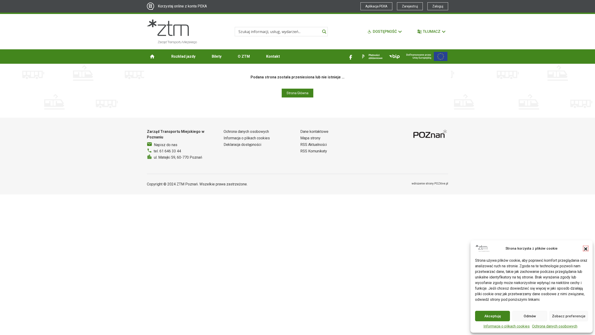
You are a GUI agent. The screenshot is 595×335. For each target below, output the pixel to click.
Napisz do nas (165, 145)
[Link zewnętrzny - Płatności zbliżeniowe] (371, 57)
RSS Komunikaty (313, 151)
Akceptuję (492, 316)
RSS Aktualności (313, 144)
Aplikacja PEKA (376, 6)
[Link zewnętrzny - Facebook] (351, 57)
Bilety (216, 56)
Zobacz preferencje (568, 316)
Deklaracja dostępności (242, 144)
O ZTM (244, 56)
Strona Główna (297, 93)
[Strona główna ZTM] (172, 32)
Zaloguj (437, 6)
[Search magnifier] (324, 31)
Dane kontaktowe (314, 131)
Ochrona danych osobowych (554, 326)
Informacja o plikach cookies (506, 326)
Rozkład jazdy (183, 56)
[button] (585, 248)
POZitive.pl (441, 183)
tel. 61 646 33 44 (167, 151)
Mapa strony (310, 138)
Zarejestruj (410, 6)
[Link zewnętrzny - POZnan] (430, 134)
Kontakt (273, 56)
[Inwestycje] (426, 56)
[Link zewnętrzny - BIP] (394, 56)
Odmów (530, 316)
